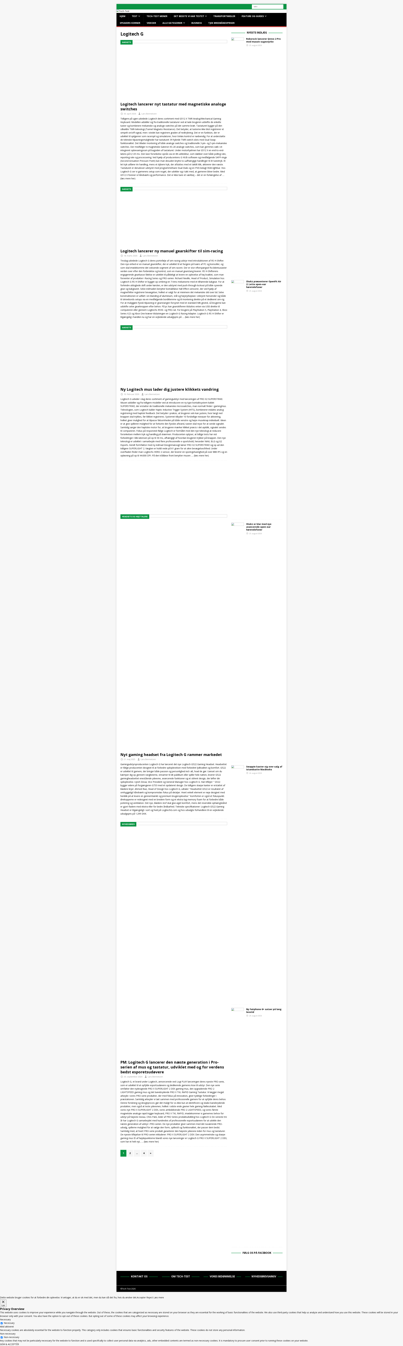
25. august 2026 (255, 45)
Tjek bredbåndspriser (221, 22)
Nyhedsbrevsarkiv (264, 1276)
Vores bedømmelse (222, 1276)
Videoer (151, 22)
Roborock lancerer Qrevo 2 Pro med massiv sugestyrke (263, 40)
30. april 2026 (130, 113)
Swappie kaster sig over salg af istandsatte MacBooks (264, 768)
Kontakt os (139, 1276)
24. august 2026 (255, 773)
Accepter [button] (141, 1297)
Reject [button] (149, 1297)
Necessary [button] (5, 1319)
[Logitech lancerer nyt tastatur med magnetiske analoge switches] (173, 70)
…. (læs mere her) (191, 316)
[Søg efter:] (267, 6)
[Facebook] (257, 1261)
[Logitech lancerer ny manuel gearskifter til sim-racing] (173, 217)
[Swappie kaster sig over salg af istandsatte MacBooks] (237, 883)
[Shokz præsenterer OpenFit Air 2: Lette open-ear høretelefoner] (237, 398)
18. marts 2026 (130, 255)
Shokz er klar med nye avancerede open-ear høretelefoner (258, 526)
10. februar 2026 (131, 394)
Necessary (9, 1322)
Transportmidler (224, 16)
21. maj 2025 (129, 759)
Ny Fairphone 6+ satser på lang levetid (263, 1011)
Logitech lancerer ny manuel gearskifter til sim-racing (171, 250)
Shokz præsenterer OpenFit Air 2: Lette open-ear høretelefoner (263, 284)
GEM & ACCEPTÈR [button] (9, 1344)
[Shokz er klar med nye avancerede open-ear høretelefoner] (237, 641)
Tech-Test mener (157, 16)
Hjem (122, 16)
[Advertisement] (173, 486)
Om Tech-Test (180, 1276)
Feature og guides (253, 16)
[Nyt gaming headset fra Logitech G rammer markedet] (173, 632)
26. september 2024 (133, 1076)
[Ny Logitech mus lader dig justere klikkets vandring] (173, 355)
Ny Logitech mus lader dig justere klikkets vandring (169, 389)
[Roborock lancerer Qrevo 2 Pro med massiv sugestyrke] (237, 155)
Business (196, 22)
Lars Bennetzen (149, 113)
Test (134, 16)
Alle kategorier (172, 22)
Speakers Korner (130, 22)
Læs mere (158, 1297)
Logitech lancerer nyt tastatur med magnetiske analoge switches (173, 106)
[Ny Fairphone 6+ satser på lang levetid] (237, 1126)
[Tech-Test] (122, 11)
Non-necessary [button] (7, 1333)
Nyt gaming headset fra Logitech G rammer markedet (171, 754)
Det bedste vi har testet (189, 16)
